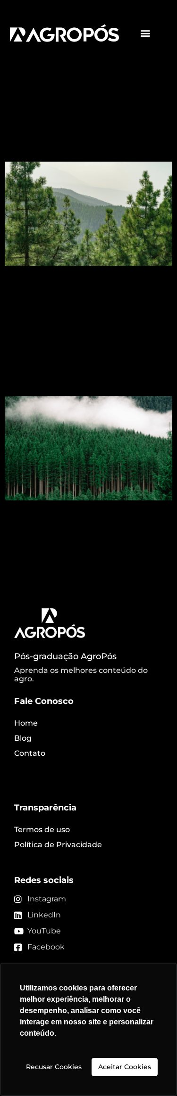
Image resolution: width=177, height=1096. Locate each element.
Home (26, 723)
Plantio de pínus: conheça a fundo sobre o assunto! (69, 126)
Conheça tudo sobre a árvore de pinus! (82, 370)
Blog (23, 738)
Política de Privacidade (58, 844)
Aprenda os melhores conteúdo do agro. (81, 674)
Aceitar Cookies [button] (124, 1067)
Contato (29, 753)
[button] (145, 33)
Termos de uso (42, 829)
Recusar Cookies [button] (54, 1067)
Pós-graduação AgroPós (65, 656)
